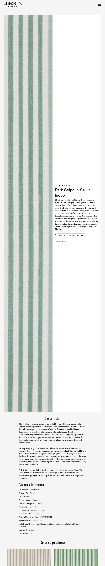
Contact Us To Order (71, 235)
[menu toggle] (99, 4)
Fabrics (66, 186)
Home (57, 186)
